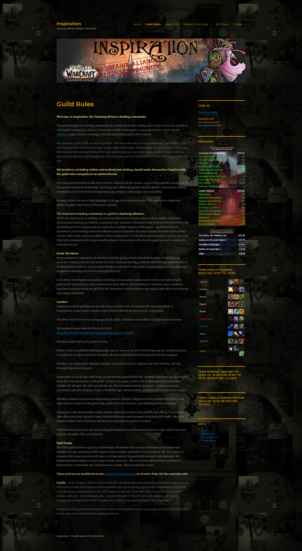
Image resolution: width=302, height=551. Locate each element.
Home (137, 24)
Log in (204, 430)
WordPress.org (208, 440)
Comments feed (209, 437)
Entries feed (207, 434)
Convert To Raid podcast (120, 473)
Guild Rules (153, 24)
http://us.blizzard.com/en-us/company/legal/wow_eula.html (95, 332)
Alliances (63, 134)
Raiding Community (195, 24)
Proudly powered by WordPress (87, 536)
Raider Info (172, 24)
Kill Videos (222, 24)
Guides (237, 24)
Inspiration (69, 23)
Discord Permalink (208, 112)
